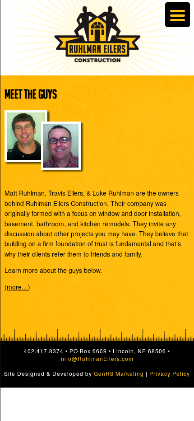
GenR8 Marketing (119, 373)
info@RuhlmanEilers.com (97, 358)
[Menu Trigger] (177, 14)
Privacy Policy (169, 373)
